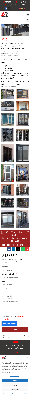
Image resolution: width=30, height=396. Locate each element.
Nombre (5, 267)
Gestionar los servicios (14, 376)
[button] (27, 358)
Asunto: (5, 289)
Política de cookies (7, 393)
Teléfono (5, 281)
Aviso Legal (24, 393)
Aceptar (15, 380)
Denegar (15, 385)
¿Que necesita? (8, 296)
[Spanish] (20, 9)
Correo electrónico (9, 274)
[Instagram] (9, 8)
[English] (25, 9)
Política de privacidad (16, 393)
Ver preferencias (15, 389)
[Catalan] (22, 9)
